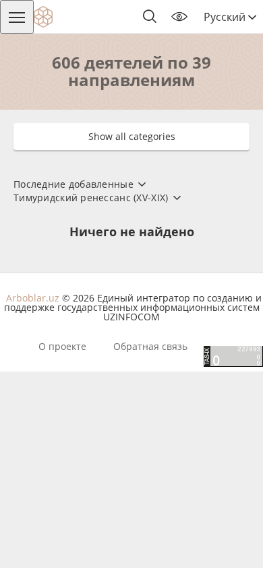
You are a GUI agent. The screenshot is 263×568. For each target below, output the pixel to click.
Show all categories (131, 136)
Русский (226, 16)
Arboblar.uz (32, 297)
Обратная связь (150, 346)
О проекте (62, 346)
